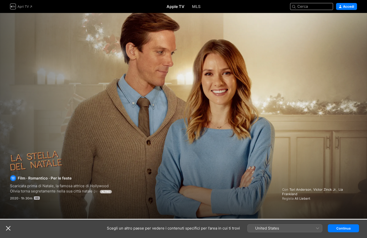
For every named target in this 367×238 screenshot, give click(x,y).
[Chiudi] (8, 228)
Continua (343, 228)
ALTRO (105, 191)
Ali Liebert (302, 198)
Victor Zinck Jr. (325, 189)
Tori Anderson (300, 189)
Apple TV (175, 6)
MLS (196, 6)
